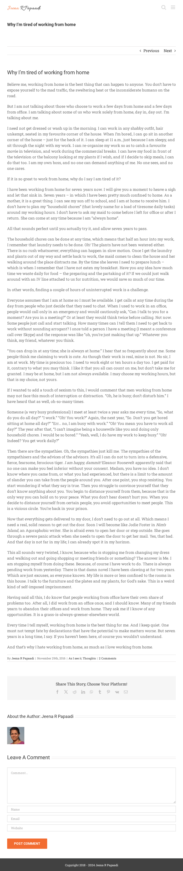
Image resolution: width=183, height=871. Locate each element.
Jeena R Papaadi (22, 658)
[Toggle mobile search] (163, 7)
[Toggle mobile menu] (173, 7)
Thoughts (89, 658)
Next (168, 50)
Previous (151, 50)
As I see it (75, 658)
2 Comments (107, 658)
